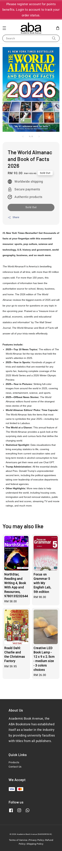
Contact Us (15, 766)
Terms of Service (18, 840)
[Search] (53, 38)
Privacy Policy (36, 840)
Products (14, 762)
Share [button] (16, 217)
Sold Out (31, 207)
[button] (4, 28)
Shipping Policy (35, 844)
